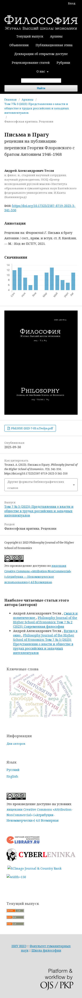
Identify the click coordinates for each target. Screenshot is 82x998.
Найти (41, 88)
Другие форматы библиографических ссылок (35, 485)
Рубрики (63, 62)
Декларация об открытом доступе (41, 54)
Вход (71, 3)
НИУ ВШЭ (19, 946)
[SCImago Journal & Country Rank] (34, 868)
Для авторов (16, 744)
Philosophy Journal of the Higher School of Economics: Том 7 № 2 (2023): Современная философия (45, 622)
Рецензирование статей (31, 62)
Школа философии (46, 950)
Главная (10, 99)
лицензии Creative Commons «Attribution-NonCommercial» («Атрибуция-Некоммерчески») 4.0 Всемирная (40, 814)
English (12, 776)
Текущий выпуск (29, 36)
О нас (41, 71)
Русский (13, 770)
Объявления (19, 45)
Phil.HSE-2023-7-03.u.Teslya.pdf (31, 428)
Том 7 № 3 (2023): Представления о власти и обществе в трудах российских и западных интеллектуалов (36, 108)
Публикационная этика (54, 45)
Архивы (56, 36)
